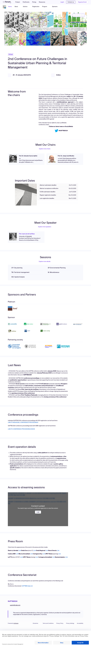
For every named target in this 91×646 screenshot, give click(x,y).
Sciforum (16, 623)
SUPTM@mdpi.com (27, 586)
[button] (43, 2)
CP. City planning (16, 268)
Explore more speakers (44, 226)
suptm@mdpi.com (15, 605)
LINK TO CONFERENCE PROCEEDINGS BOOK (21, 429)
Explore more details (44, 261)
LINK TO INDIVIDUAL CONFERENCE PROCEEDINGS (23, 422)
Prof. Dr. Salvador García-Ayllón (28, 156)
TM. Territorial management (20, 272)
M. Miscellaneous (53, 272)
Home (10, 6)
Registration (35, 6)
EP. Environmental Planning (57, 268)
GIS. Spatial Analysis (18, 277)
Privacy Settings (70, 623)
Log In (62, 2)
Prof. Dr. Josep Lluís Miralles (66, 156)
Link (20, 550)
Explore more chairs (44, 148)
